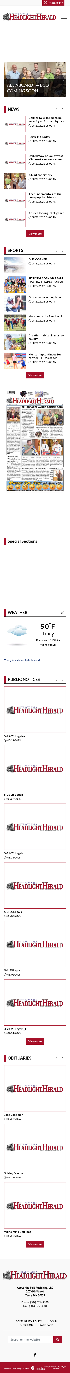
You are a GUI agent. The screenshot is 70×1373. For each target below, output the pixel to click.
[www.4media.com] (36, 1368)
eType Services (59, 1367)
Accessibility (56, 3)
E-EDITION (26, 1325)
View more (35, 233)
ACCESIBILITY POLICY (29, 1321)
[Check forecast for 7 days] (17, 635)
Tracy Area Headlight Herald (22, 660)
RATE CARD (46, 1325)
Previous (7, 79)
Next (63, 79)
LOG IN (52, 1321)
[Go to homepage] (30, 16)
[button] (63, 612)
